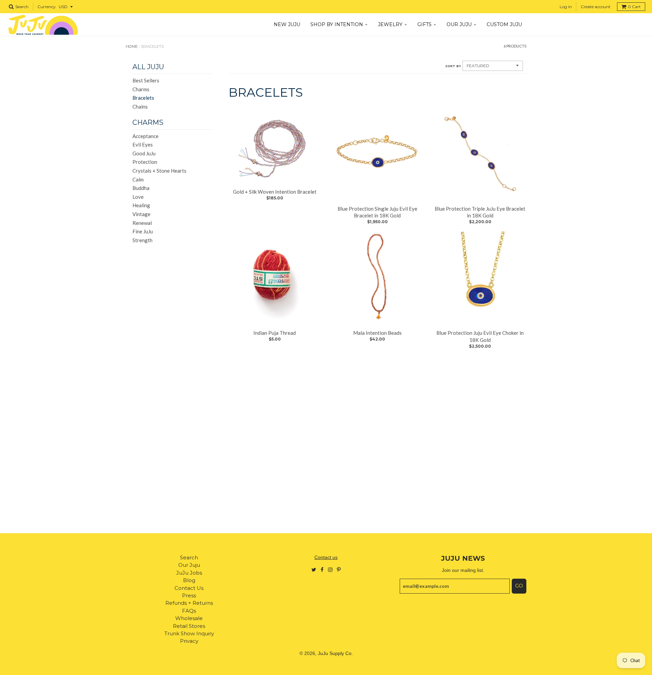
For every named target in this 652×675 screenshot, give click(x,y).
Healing (141, 205)
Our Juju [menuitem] (459, 24)
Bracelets (143, 98)
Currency (46, 6)
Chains (140, 106)
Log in (566, 6)
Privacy (189, 641)
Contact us (326, 557)
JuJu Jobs (189, 573)
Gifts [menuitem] (424, 24)
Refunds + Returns (189, 603)
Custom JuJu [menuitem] (504, 24)
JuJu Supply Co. (335, 653)
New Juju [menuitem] (287, 24)
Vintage (141, 214)
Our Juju (189, 565)
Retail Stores (189, 626)
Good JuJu (144, 153)
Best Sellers (145, 80)
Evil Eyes (142, 144)
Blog (189, 580)
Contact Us (189, 588)
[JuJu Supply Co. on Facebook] (322, 569)
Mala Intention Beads (377, 333)
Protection (144, 162)
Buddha (140, 188)
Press (189, 595)
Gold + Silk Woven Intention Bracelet (274, 192)
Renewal (142, 223)
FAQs (189, 611)
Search (189, 557)
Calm (138, 179)
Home (132, 46)
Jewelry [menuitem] (390, 24)
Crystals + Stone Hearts (159, 171)
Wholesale (189, 618)
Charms (140, 89)
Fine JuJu (142, 231)
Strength (142, 240)
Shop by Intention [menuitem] (336, 24)
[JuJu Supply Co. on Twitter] (313, 569)
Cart (634, 6)
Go (519, 586)
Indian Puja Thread (274, 333)
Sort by (453, 66)
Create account (596, 6)
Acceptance (145, 136)
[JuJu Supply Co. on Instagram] (330, 569)
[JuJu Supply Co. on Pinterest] (339, 569)
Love (138, 197)
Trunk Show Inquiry (189, 633)
